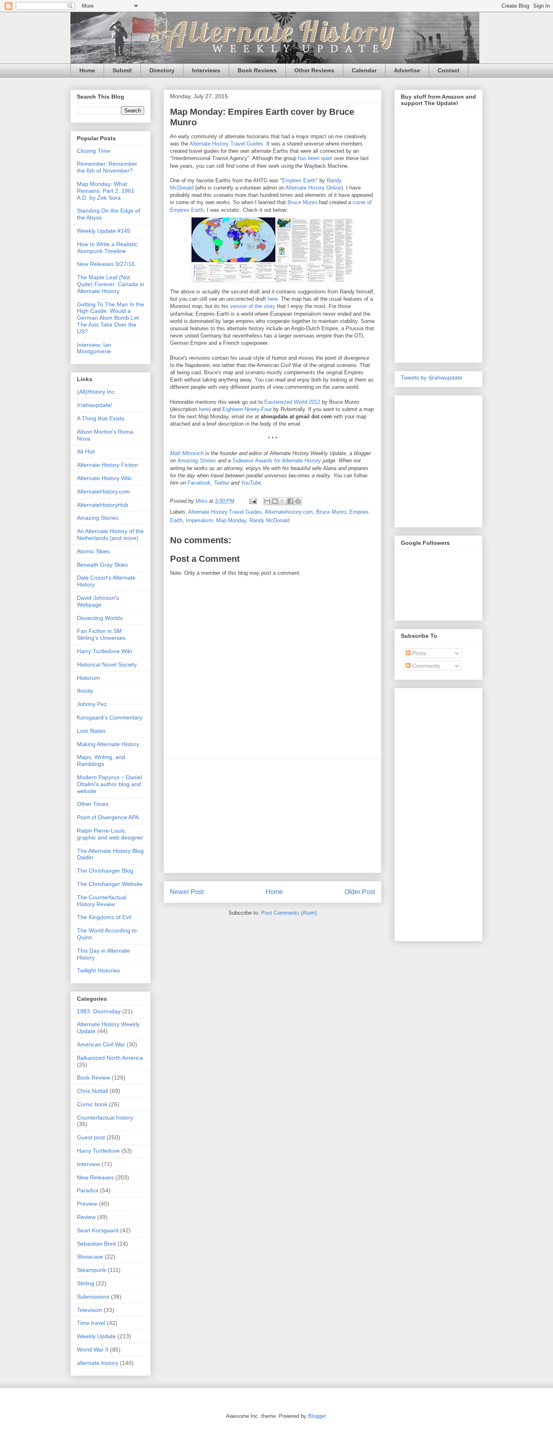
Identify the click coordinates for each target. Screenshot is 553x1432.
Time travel (91, 1323)
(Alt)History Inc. (96, 391)
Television (89, 1310)
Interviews (206, 70)
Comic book (92, 1104)
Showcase (90, 1256)
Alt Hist (86, 451)
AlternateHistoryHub (102, 505)
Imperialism (199, 520)
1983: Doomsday (99, 1011)
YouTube (251, 483)
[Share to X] (283, 501)
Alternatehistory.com (289, 512)
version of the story (252, 306)
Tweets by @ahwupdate (431, 377)
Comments (425, 665)
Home (87, 70)
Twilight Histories (98, 970)
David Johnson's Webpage (98, 601)
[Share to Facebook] (290, 501)
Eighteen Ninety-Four (247, 409)
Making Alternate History (108, 744)
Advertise (407, 70)
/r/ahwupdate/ (94, 405)
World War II (92, 1349)
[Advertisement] (272, 816)
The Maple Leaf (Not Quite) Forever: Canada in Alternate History (110, 284)
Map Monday (231, 520)
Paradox (87, 1190)
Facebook (199, 483)
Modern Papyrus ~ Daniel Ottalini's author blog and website (109, 784)
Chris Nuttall (92, 1091)
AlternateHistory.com (103, 491)
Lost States (91, 731)
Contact (448, 70)
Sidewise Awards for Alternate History (276, 461)
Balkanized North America (110, 1057)
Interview (88, 1164)
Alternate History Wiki (104, 478)
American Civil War (101, 1044)
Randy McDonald (269, 520)
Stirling (85, 1283)
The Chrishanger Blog (105, 870)
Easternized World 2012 (292, 402)
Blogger (316, 1416)
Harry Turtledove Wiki (104, 651)
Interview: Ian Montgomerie (94, 348)
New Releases (95, 1177)
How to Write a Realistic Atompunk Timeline (107, 247)
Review (86, 1217)
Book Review (93, 1077)
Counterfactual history (105, 1117)
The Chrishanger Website (110, 884)
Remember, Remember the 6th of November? (107, 167)
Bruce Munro (302, 202)
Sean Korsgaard (98, 1230)
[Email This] (267, 501)
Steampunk (91, 1270)
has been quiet (315, 158)
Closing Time (93, 151)
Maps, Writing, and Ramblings (101, 760)
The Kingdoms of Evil (104, 917)
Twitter (221, 483)
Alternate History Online (313, 188)
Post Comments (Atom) (289, 913)
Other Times (92, 804)
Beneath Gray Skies (102, 564)
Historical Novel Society (107, 664)
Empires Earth (299, 180)
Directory (161, 70)
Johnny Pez (92, 704)
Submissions (93, 1296)
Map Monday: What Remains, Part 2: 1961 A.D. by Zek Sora (105, 191)
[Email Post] (252, 501)
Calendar (364, 70)
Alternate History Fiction (107, 465)
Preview (87, 1203)
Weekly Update (96, 1336)
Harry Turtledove (98, 1150)
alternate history (97, 1363)
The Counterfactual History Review (101, 900)
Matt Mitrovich (187, 453)
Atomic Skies (93, 551)
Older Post (360, 891)
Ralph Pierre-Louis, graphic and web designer (110, 834)
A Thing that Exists (100, 418)
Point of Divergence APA (108, 817)
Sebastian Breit (96, 1243)
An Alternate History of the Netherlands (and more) (110, 534)
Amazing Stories (196, 461)
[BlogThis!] (275, 501)
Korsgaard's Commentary (110, 717)
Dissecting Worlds (100, 618)
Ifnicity (85, 691)
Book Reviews (257, 70)
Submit (122, 70)
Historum (88, 678)
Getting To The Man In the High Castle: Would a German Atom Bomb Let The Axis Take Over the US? (110, 318)
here (273, 299)
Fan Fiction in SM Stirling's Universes (101, 634)
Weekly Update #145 (103, 231)
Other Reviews (314, 70)
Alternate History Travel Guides (226, 144)
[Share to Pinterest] (298, 501)
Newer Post (187, 891)
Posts (418, 653)
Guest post (91, 1137)
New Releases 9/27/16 (106, 264)
